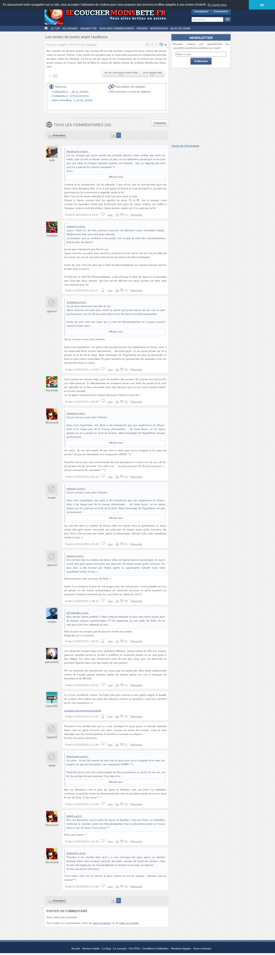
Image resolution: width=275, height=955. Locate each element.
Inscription (201, 11)
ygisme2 (71, 226)
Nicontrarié (72, 151)
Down (122, 215)
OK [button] (262, 4)
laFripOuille (73, 612)
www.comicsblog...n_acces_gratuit (72, 100)
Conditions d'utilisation (155, 948)
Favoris (142, 28)
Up (117, 215)
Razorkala (52, 390)
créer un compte (129, 923)
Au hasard (70, 28)
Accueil (75, 948)
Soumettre (88, 28)
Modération (159, 28)
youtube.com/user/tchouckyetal (82, 710)
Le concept (119, 948)
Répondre (136, 214)
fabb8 (62, 44)
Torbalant (51, 235)
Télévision (91, 44)
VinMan (51, 621)
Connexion (221, 11)
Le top (55, 28)
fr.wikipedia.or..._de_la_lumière (70, 91)
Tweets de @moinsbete (185, 145)
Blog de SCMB (180, 28)
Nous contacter (202, 948)
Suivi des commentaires (116, 28)
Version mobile (91, 948)
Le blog (106, 948)
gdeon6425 (52, 661)
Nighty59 (52, 737)
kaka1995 (52, 705)
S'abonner (160, 122)
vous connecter (102, 923)
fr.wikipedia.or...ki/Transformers (70, 95)
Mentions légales (181, 948)
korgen (52, 497)
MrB (51, 160)
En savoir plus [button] (217, 4)
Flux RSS (134, 948)
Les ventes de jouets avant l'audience (76, 37)
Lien (110, 214)
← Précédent (57, 135)
